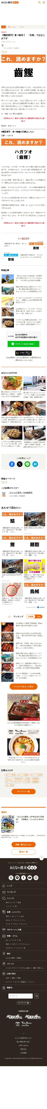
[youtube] (30, 877)
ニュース (10, 898)
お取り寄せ (11, 974)
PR (16, 906)
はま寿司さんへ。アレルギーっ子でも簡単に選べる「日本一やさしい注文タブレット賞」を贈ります (34, 420)
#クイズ (4, 52)
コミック (10, 964)
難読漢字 (4, 32)
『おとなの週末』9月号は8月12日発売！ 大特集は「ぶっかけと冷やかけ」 (30, 819)
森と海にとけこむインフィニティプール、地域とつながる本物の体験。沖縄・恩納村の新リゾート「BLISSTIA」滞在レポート (35, 395)
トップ (9, 886)
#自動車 (35, 778)
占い (7, 940)
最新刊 (9, 987)
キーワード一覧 (23, 1003)
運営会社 (23, 1049)
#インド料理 (23, 775)
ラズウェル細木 (24, 968)
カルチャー (9, 948)
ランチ (8, 924)
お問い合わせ (23, 1045)
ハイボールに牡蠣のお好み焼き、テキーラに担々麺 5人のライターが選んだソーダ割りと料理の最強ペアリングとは (11, 444)
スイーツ (24, 924)
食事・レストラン (14, 912)
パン (23, 920)
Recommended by (31, 607)
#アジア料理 (11, 775)
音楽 (7, 944)
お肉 (7, 978)
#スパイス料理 (36, 775)
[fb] (24, 877)
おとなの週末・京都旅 (13, 958)
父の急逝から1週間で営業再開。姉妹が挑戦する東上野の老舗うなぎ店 (29, 624)
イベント (9, 906)
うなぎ (21, 916)
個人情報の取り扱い (23, 1042)
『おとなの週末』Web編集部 (11, 48)
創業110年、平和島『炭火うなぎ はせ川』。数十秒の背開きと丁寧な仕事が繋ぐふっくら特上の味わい (29, 646)
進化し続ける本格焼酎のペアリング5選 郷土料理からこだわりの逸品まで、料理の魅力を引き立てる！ (12, 420)
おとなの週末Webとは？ (23, 1038)
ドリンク (31, 982)
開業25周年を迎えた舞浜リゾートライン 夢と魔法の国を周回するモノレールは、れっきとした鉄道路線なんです (29, 656)
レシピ (18, 948)
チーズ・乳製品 (20, 982)
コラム (22, 27)
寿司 (7, 916)
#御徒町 (35, 782)
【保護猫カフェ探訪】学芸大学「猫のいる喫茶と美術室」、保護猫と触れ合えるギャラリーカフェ (34, 444)
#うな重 (27, 782)
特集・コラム (12, 27)
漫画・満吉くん (38, 968)
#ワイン (9, 778)
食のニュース (10, 902)
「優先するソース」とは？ (23, 360)
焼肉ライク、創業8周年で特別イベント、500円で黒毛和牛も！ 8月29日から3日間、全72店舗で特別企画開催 (29, 666)
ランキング (11, 892)
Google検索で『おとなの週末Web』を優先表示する (23, 357)
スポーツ (15, 944)
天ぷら (8, 920)
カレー (14, 916)
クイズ (14, 940)
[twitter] (11, 877)
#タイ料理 (10, 785)
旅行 (8, 954)
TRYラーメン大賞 (14, 930)
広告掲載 (23, 1053)
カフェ (15, 924)
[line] (17, 877)
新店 (19, 902)
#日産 (27, 778)
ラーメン (16, 920)
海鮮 (13, 978)
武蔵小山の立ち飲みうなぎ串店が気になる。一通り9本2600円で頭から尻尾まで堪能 (29, 636)
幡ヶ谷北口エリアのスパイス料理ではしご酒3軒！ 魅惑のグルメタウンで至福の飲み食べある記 (11, 394)
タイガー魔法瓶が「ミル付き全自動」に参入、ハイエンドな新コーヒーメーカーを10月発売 (29, 676)
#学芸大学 (19, 778)
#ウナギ (18, 782)
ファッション (25, 944)
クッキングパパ (11, 968)
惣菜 (19, 978)
